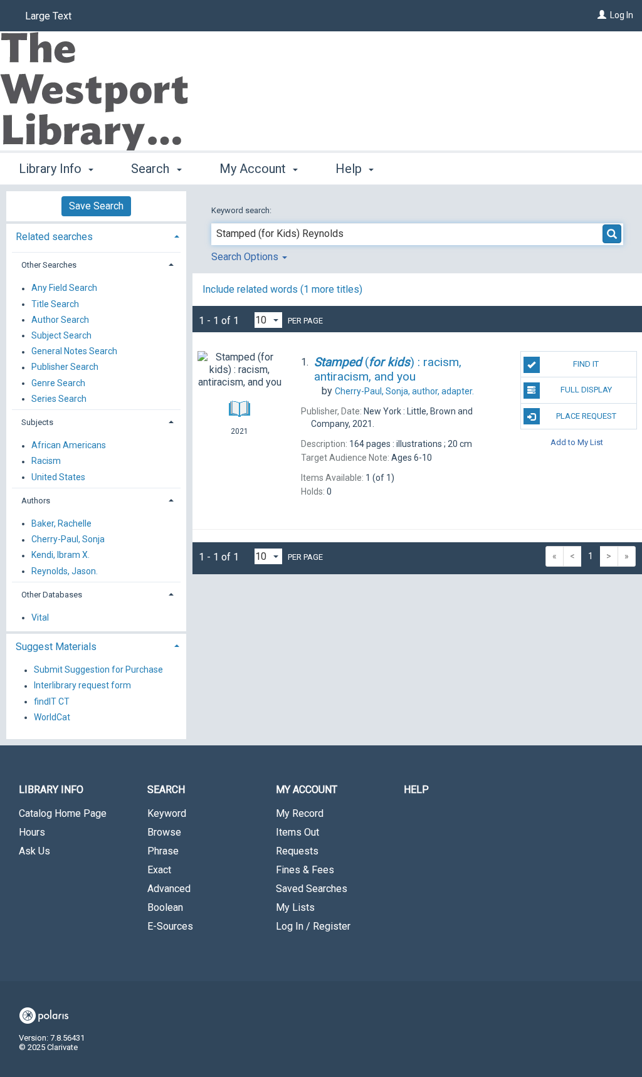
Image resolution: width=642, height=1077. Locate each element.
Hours (32, 832)
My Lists (295, 907)
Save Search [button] (96, 206)
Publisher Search (64, 367)
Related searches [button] (54, 237)
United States (58, 477)
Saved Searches (311, 889)
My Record (300, 813)
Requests (297, 851)
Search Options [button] (246, 257)
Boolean (165, 907)
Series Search (59, 399)
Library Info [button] (52, 168)
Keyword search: (242, 210)
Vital (40, 617)
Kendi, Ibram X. (60, 555)
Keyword (166, 813)
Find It (586, 364)
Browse (164, 832)
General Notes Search (74, 352)
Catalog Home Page (63, 813)
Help (416, 790)
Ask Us (34, 851)
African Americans (68, 446)
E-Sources (170, 926)
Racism (46, 461)
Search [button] (151, 168)
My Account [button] (254, 168)
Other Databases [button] (51, 594)
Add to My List (576, 442)
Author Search (60, 320)
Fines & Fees (305, 870)
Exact (159, 870)
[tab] (96, 235)
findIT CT (52, 701)
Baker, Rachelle (61, 523)
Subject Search (61, 335)
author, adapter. (404, 391)
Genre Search (58, 383)
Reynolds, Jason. (64, 571)
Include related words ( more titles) (282, 289)
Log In (621, 15)
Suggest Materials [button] (56, 647)
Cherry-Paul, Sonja (68, 540)
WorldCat (52, 717)
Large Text (48, 16)
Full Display (586, 389)
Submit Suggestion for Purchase (98, 670)
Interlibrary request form (82, 686)
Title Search (55, 304)
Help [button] (350, 168)
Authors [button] (35, 500)
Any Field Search (64, 288)
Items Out (297, 832)
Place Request (586, 416)
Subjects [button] (37, 422)
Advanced (169, 889)
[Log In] (601, 15)
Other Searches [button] (48, 265)
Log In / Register (313, 926)
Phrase (163, 851)
